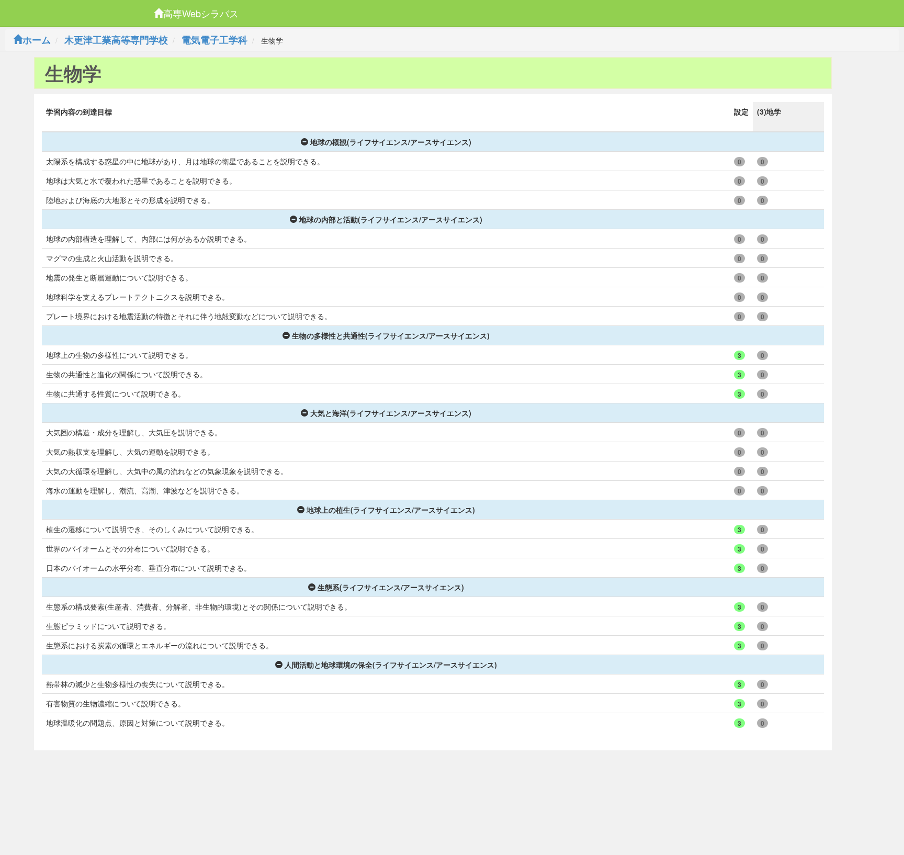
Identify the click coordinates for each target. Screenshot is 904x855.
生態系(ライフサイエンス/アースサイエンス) (391, 587)
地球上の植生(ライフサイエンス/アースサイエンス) (391, 509)
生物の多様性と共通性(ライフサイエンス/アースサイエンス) (391, 335)
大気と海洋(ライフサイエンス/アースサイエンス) (390, 413)
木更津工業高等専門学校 (116, 40)
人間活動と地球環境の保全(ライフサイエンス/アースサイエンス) (391, 664)
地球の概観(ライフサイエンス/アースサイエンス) (390, 142)
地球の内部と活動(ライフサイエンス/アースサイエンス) (390, 219)
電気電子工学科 (214, 40)
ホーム (36, 40)
